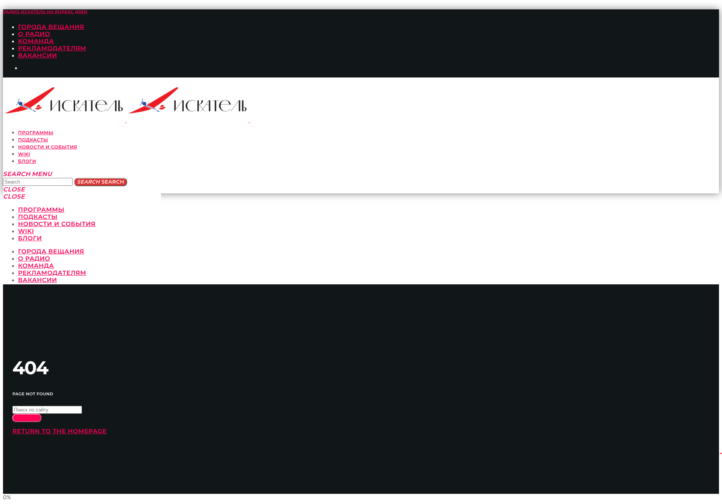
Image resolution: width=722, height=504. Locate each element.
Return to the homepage (59, 431)
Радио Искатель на (45, 11)
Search (100, 182)
